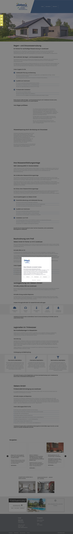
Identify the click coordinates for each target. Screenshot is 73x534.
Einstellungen (36, 276)
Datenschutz (34, 280)
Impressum (39, 280)
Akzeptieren (45, 276)
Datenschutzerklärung (27, 274)
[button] (1, 16)
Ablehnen (27, 276)
